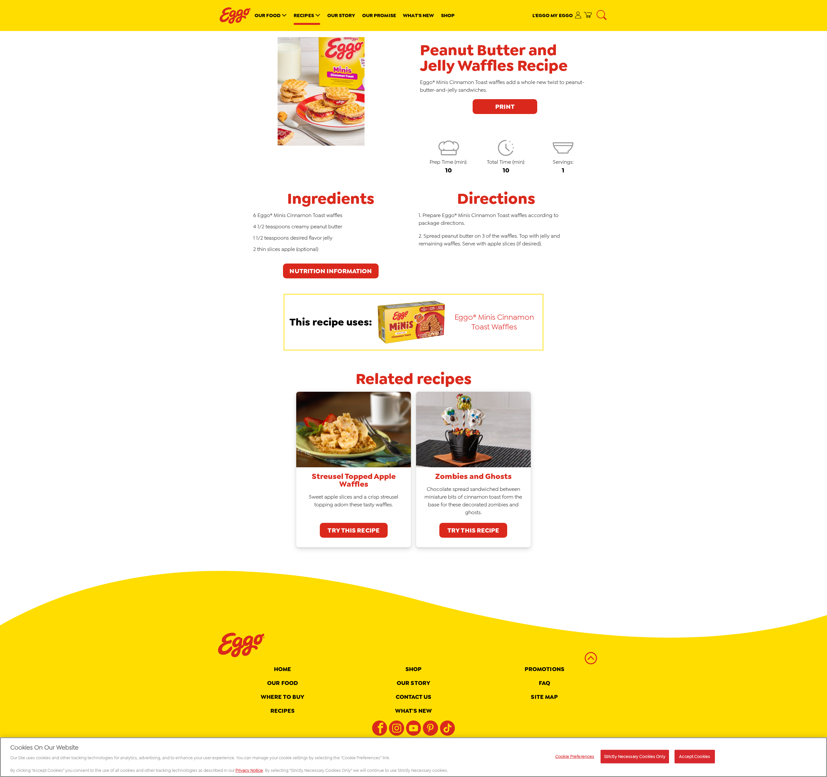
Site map (544, 697)
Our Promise (379, 15)
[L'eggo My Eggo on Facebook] (379, 727)
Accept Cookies (694, 756)
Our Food (268, 15)
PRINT (505, 106)
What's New (418, 15)
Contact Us (414, 697)
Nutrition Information (330, 271)
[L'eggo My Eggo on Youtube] (413, 727)
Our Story (341, 15)
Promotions (544, 669)
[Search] (602, 15)
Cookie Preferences (574, 756)
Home (282, 669)
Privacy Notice (249, 770)
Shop (448, 15)
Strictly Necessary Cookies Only (634, 756)
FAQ (544, 683)
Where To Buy (282, 697)
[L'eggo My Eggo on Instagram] (396, 727)
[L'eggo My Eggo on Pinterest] (430, 727)
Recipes (304, 15)
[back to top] (591, 658)
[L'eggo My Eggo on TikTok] (447, 727)
